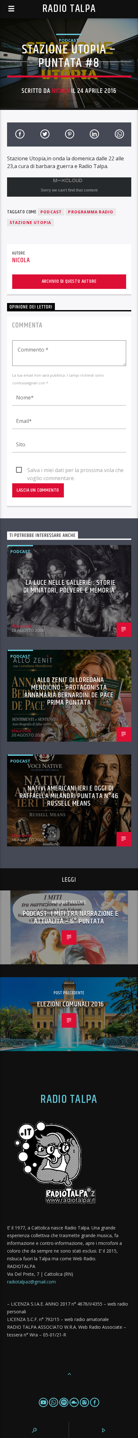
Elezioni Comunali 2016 (70, 1004)
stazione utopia (30, 222)
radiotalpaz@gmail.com (31, 1282)
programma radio (90, 212)
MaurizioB (21, 626)
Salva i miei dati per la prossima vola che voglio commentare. (75, 470)
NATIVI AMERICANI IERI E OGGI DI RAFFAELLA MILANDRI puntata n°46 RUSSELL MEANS (69, 796)
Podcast (69, 40)
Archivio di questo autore (69, 281)
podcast (51, 212)
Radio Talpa (69, 9)
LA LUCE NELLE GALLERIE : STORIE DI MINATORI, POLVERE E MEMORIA (69, 586)
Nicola (61, 91)
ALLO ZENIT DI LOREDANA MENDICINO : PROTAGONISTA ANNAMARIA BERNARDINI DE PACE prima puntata (69, 691)
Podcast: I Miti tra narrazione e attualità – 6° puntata (71, 917)
